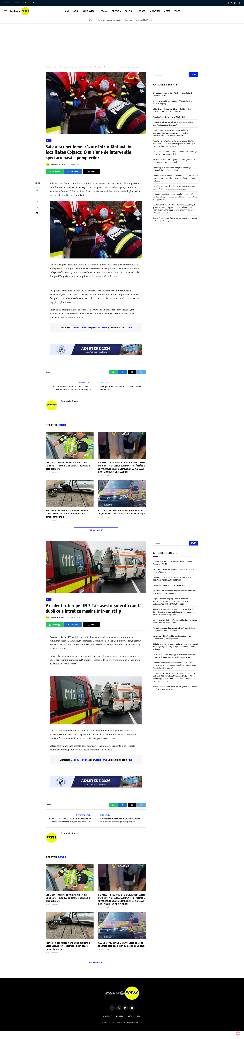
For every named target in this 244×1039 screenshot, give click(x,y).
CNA (32, 3)
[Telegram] (37, 202)
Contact (6, 3)
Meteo (25, 3)
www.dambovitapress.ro (132, 1022)
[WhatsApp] (37, 190)
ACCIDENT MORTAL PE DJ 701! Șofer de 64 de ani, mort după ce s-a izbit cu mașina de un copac (121, 512)
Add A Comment (96, 530)
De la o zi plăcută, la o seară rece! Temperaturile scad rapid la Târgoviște (126, 20)
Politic (128, 11)
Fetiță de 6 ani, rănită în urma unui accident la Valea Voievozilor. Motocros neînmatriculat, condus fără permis (68, 513)
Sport (142, 11)
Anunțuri (154, 11)
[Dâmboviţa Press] (19, 11)
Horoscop (16, 3)
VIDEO (177, 11)
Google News (100, 327)
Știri (76, 11)
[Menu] (5, 11)
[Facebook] (37, 196)
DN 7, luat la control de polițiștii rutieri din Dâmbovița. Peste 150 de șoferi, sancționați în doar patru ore (68, 465)
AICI (130, 327)
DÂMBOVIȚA (88, 11)
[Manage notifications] (238, 1033)
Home (66, 11)
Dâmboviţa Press (58, 164)
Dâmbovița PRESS (80, 327)
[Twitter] (37, 207)
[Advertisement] (122, 42)
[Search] (239, 3)
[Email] (37, 213)
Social (104, 11)
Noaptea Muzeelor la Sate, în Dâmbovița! (169, 117)
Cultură (116, 11)
